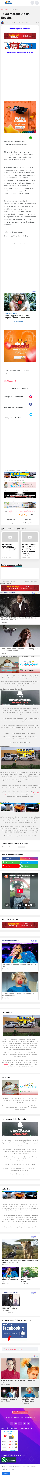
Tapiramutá (7, 513)
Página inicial (4, 9)
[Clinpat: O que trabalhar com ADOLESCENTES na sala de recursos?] (10, 537)
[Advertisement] (20, 75)
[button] (2, 3)
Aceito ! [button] (6, 1473)
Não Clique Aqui (10, 381)
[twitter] (24, 1423)
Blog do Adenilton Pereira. (14, 1349)
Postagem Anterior (9, 582)
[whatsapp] (20, 1423)
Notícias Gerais (14, 9)
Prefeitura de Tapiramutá (26, 511)
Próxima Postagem (31, 582)
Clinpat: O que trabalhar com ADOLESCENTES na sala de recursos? (9, 547)
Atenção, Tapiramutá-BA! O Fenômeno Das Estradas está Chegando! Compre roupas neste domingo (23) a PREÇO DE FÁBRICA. (29, 549)
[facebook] (11, 1423)
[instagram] (15, 1423)
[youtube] (28, 1423)
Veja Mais (11, 1469)
